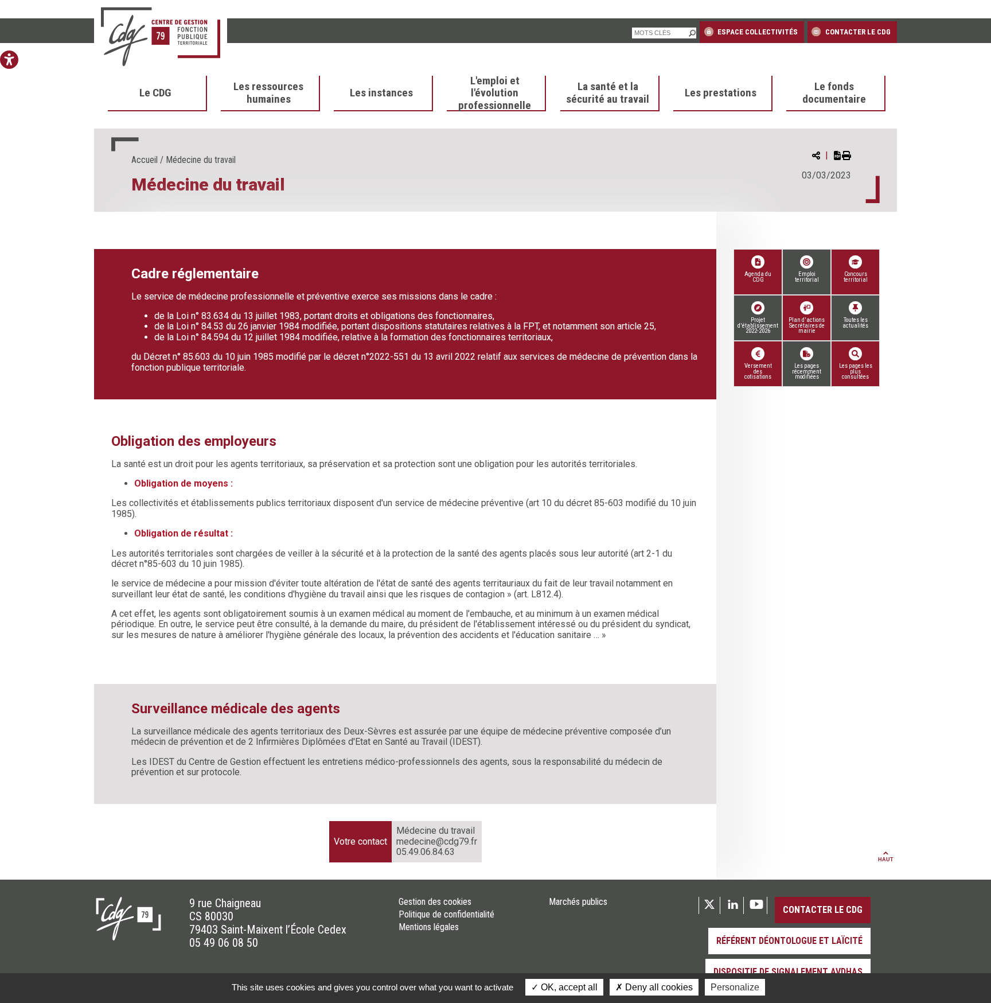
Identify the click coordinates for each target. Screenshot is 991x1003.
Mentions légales (429, 927)
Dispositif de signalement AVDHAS (788, 971)
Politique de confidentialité (446, 914)
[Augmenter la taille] (9, 115)
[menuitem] (157, 93)
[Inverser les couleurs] (9, 78)
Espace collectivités (757, 32)
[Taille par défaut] (9, 133)
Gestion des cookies (435, 902)
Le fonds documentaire (834, 93)
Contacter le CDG (857, 32)
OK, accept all (568, 987)
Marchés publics (578, 902)
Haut (886, 859)
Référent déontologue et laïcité (789, 940)
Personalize (735, 987)
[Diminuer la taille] (9, 96)
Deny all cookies (658, 987)
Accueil (144, 159)
